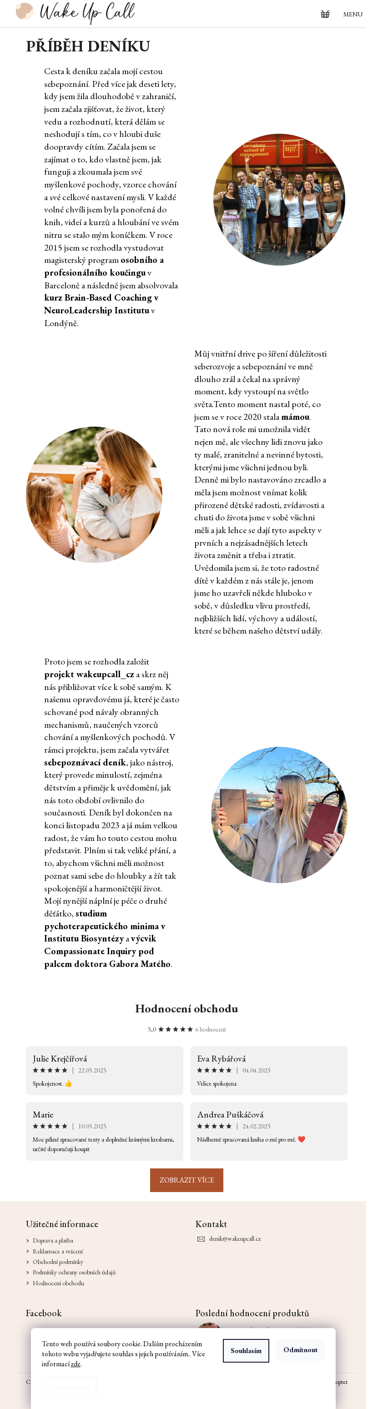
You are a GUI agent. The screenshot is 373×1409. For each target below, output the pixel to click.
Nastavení (69, 1387)
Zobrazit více (187, 1180)
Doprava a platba (53, 1240)
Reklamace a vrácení (58, 1251)
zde (76, 1364)
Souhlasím (246, 1350)
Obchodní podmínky (58, 1262)
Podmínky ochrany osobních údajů (74, 1272)
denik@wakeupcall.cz (235, 1238)
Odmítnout (300, 1349)
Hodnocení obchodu (186, 1008)
